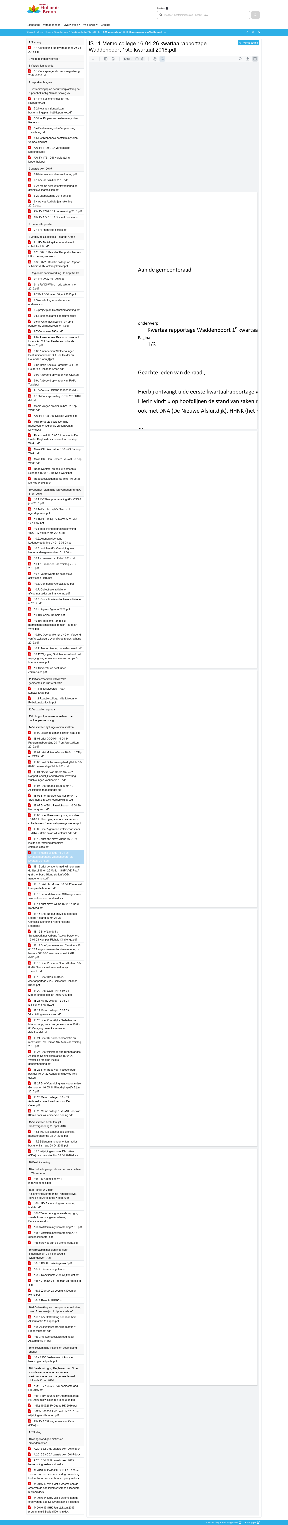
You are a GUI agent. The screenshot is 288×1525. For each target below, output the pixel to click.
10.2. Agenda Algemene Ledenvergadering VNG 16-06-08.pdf (50, 540)
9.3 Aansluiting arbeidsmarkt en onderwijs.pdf (49, 302)
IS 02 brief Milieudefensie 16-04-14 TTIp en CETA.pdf (55, 754)
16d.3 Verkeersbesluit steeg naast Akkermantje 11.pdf (51, 1338)
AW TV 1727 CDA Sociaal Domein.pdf (56, 217)
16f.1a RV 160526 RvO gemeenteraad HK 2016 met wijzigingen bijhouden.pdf (53, 1397)
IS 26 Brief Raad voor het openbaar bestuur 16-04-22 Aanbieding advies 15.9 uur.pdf (52, 1073)
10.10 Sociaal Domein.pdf (49, 615)
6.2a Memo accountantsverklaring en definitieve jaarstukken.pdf (53, 188)
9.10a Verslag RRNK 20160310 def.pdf (56, 390)
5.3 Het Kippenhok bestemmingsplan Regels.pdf (53, 120)
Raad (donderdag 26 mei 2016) (85, 32)
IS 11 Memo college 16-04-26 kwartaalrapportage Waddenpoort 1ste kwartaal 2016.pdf (50, 856)
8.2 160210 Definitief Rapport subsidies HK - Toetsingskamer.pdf (54, 254)
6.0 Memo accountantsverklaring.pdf (55, 174)
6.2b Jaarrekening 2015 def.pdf (52, 195)
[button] (255, 15)
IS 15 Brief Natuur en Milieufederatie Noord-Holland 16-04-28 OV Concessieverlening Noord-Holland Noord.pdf (52, 919)
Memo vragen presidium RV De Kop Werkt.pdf (52, 408)
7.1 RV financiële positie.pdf (50, 229)
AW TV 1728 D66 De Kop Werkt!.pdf (55, 415)
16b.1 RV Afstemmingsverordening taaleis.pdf (51, 1205)
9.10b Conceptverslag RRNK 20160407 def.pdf (54, 398)
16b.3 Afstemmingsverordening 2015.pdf (57, 1227)
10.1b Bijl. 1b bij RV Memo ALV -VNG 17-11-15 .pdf (53, 521)
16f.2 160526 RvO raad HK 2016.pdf (55, 1405)
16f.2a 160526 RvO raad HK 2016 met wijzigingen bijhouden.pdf (53, 1413)
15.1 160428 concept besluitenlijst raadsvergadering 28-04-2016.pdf (51, 1133)
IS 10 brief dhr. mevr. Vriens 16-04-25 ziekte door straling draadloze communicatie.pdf (53, 843)
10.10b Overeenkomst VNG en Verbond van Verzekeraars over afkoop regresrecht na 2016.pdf (54, 638)
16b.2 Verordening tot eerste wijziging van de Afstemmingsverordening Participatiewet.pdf (53, 1217)
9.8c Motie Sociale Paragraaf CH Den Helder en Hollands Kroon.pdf (53, 367)
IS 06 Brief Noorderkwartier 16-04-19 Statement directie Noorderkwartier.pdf (52, 797)
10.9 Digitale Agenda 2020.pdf (51, 609)
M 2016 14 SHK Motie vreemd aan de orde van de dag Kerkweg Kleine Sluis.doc (53, 1499)
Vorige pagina (250, 42)
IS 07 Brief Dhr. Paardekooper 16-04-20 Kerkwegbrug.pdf (54, 807)
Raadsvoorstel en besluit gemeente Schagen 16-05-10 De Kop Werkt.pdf (52, 471)
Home (48, 32)
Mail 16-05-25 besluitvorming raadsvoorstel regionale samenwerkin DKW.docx (50, 425)
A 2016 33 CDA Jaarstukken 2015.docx (56, 1454)
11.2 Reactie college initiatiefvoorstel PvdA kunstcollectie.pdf (52, 700)
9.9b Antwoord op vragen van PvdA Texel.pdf (52, 382)
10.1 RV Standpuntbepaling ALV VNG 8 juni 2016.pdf (54, 501)
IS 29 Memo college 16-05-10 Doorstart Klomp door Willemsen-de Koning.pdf (54, 1113)
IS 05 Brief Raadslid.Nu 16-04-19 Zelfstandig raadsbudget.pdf (50, 787)
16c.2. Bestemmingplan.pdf (49, 1269)
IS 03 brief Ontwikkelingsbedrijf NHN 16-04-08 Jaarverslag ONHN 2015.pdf (55, 764)
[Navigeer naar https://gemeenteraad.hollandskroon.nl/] (42, 12)
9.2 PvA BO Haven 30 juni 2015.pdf (54, 294)
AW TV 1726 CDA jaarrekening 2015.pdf (57, 211)
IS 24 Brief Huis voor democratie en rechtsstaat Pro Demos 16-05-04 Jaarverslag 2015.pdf (54, 1042)
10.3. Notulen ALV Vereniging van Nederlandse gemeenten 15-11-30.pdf (51, 550)
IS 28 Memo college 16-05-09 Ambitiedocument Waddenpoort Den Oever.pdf (49, 1101)
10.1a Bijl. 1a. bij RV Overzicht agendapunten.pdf (49, 511)
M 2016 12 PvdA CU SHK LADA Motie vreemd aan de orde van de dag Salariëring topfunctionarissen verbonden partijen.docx (54, 1474)
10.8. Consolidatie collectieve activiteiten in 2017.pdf (55, 601)
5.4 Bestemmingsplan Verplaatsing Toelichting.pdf (51, 130)
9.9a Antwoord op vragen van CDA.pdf (56, 374)
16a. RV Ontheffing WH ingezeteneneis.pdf (45, 1180)
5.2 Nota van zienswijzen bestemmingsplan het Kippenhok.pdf (50, 110)
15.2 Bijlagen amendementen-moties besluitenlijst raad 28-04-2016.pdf (53, 1143)
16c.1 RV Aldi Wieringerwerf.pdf (52, 1263)
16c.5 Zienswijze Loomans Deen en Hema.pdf (52, 1292)
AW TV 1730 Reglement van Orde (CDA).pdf (51, 1423)
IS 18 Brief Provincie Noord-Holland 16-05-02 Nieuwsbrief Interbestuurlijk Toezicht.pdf (54, 967)
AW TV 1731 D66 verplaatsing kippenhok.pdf (49, 159)
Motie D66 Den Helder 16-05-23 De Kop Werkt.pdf (55, 461)
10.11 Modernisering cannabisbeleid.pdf (57, 648)
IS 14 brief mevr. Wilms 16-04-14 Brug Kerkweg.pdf (53, 906)
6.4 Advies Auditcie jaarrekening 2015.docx (50, 203)
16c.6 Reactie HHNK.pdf (48, 1300)
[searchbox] (203, 15)
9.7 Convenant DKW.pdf (47, 331)
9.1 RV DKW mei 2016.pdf (49, 278)
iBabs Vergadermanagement (223, 1522)
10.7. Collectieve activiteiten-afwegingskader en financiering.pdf (49, 591)
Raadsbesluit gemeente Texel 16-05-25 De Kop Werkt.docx (54, 480)
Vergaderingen (51, 24)
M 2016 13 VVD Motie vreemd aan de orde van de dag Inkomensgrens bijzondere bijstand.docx (54, 1488)
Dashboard (33, 24)
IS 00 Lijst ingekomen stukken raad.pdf (56, 732)
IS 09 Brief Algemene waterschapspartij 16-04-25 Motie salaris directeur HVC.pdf (54, 831)
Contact (105, 24)
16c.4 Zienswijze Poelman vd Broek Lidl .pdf (55, 1282)
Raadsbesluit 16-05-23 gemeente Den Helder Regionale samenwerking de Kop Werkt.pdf (53, 439)
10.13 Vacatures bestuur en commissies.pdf (47, 670)
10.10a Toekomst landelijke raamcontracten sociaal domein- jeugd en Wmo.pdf (52, 624)
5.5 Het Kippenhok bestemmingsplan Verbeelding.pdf (53, 140)
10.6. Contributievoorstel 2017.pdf (53, 583)
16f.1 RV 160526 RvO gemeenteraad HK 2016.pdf (53, 1388)
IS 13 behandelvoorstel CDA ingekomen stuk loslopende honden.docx (55, 896)
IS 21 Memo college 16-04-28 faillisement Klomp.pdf (48, 1002)
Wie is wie (89, 24)
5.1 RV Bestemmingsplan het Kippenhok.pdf (48, 100)
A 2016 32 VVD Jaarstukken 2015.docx (56, 1448)
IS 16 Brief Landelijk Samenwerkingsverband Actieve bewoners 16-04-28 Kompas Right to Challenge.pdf (53, 935)
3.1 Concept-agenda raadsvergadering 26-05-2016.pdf (54, 73)
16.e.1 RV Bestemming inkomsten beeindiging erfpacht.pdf (51, 1359)
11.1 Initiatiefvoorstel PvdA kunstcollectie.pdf (46, 690)
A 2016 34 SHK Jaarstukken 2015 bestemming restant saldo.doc (51, 1462)
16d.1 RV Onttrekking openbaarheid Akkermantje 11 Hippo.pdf (52, 1319)
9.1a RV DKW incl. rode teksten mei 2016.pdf (52, 286)
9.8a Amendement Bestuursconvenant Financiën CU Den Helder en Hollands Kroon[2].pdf (53, 341)
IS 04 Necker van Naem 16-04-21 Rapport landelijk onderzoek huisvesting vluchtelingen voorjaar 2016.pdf (52, 776)
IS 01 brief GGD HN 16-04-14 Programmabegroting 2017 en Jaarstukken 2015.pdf (53, 742)
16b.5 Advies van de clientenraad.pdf (55, 1242)
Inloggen (252, 1522)
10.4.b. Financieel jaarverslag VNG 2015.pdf (52, 566)
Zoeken (161, 8)
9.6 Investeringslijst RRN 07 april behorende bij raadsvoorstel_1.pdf (50, 323)
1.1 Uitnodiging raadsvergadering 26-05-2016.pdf (55, 49)
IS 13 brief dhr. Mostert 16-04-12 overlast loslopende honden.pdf (55, 886)
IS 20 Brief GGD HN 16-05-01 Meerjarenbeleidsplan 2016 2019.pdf (50, 992)
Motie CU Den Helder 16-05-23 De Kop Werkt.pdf (54, 451)
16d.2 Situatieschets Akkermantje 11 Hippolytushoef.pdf (52, 1329)
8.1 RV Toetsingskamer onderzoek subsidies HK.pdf (51, 244)
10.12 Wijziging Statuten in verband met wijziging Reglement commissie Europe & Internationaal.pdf (54, 658)
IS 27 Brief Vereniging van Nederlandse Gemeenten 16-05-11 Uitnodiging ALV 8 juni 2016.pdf (54, 1087)
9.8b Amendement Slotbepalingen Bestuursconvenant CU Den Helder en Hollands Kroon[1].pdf (51, 355)
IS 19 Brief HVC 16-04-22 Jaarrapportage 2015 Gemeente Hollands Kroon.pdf (52, 981)
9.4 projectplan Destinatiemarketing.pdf (56, 310)
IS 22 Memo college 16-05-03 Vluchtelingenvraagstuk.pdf (48, 1012)
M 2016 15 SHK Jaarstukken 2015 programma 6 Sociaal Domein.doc (51, 1509)
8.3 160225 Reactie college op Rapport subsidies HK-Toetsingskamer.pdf (54, 264)
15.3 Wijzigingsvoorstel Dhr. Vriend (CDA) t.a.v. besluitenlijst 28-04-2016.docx (53, 1153)
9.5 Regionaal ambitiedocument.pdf (54, 315)
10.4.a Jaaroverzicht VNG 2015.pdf (54, 558)
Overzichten (71, 24)
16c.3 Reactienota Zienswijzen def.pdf (56, 1275)
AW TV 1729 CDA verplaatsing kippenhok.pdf (49, 149)
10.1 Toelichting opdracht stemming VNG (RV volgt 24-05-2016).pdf (52, 530)
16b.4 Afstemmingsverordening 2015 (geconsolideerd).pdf (52, 1235)
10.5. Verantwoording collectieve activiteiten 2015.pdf (50, 575)
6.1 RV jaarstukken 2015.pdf (50, 180)
